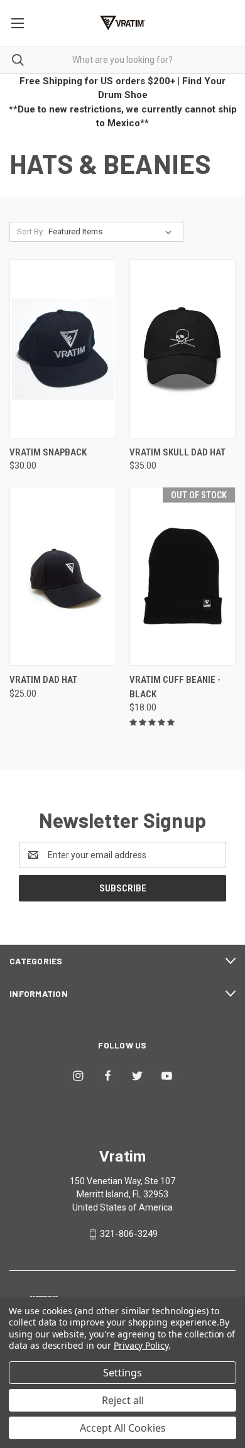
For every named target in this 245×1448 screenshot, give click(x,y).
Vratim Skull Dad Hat (177, 452)
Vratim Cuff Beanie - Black (174, 687)
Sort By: (31, 231)
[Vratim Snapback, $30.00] (63, 349)
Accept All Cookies (123, 1428)
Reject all (123, 1400)
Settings (122, 1373)
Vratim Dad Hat (43, 679)
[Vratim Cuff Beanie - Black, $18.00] (183, 576)
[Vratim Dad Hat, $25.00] (63, 576)
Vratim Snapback (48, 452)
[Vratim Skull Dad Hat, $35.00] (183, 349)
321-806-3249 (129, 1233)
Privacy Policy (141, 1345)
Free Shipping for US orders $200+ (97, 81)
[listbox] (112, 231)
